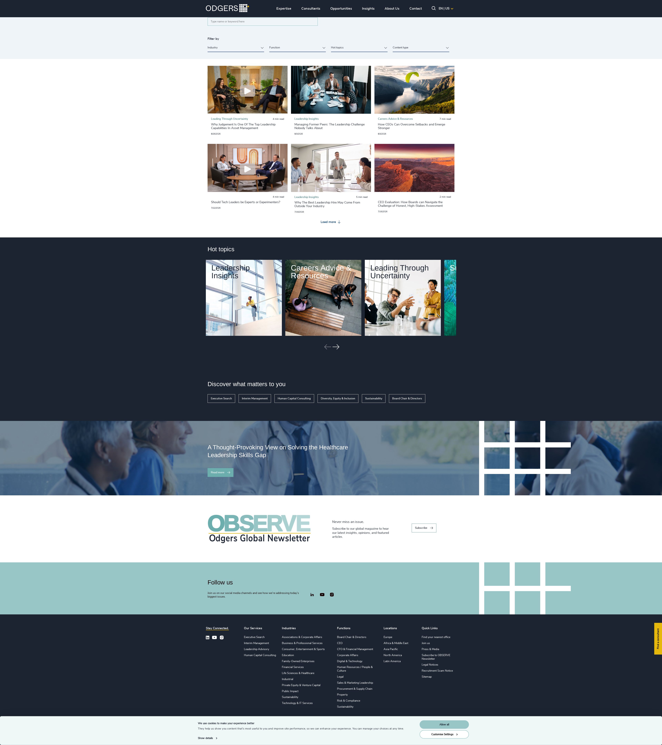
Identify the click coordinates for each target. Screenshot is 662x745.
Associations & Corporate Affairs (302, 637)
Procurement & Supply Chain (354, 688)
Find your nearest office (436, 637)
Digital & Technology (349, 661)
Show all (435, 398)
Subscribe (421, 528)
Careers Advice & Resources (321, 271)
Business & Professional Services (302, 643)
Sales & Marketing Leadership (355, 682)
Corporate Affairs (347, 655)
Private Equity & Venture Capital (301, 685)
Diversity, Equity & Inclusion (338, 398)
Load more (329, 222)
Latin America (392, 661)
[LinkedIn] (312, 595)
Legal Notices (430, 664)
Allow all (444, 724)
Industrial (287, 679)
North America (393, 655)
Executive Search (221, 398)
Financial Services (293, 667)
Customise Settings (442, 734)
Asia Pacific (391, 649)
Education (288, 655)
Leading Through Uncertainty (399, 271)
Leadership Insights (230, 271)
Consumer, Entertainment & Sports (303, 649)
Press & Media (430, 649)
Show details (205, 738)
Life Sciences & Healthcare (298, 673)
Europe (388, 637)
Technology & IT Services (297, 703)
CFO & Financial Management (355, 649)
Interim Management (255, 398)
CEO (340, 643)
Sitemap (427, 676)
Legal (340, 676)
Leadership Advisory (256, 649)
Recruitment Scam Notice (437, 670)
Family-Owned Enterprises (298, 661)
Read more (217, 472)
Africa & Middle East (396, 643)
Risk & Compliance (348, 700)
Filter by (213, 38)
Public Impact (290, 691)
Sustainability (373, 398)
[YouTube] (322, 594)
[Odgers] (227, 8)
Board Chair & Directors (407, 398)
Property (342, 694)
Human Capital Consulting (294, 398)
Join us (426, 643)
